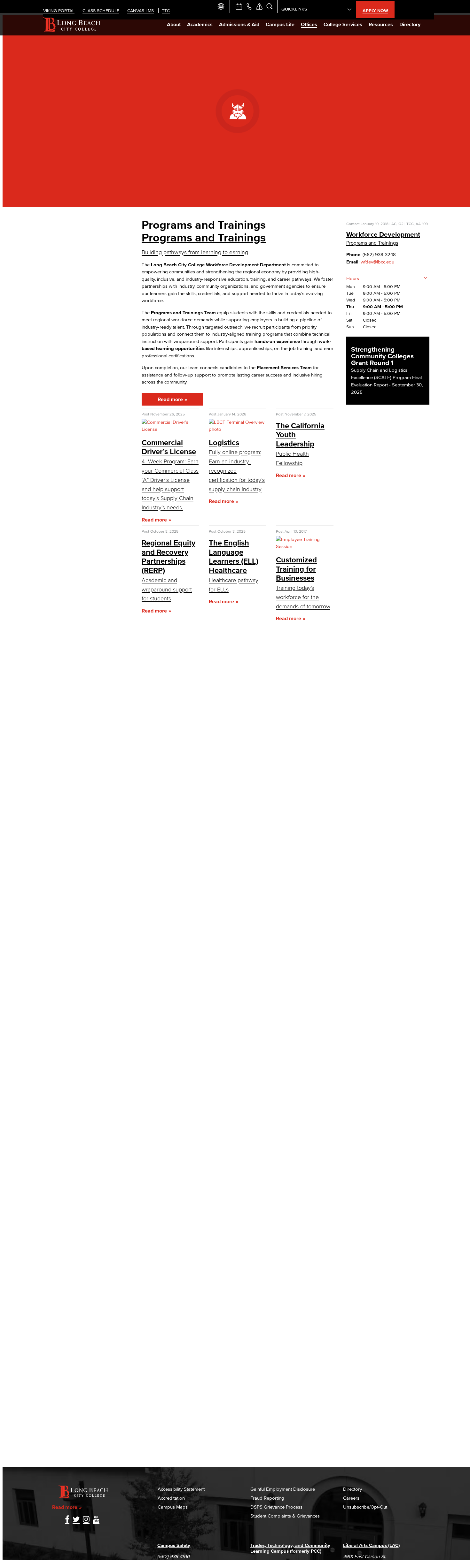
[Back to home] (72, 24)
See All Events (238, 6)
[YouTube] (96, 1520)
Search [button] (269, 6)
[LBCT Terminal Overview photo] (237, 429)
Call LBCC (249, 6)
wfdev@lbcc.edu (377, 261)
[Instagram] (86, 1520)
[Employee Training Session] (304, 546)
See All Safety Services (259, 6)
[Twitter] (76, 1520)
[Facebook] (67, 1520)
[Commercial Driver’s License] (170, 429)
